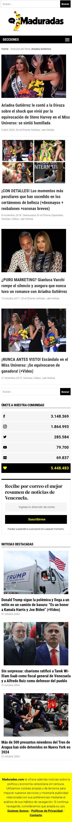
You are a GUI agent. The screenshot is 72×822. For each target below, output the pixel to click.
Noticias (35, 129)
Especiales (57, 215)
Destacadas (29, 215)
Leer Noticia (47, 129)
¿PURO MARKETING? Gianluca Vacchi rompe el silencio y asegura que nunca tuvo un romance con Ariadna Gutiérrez (34, 285)
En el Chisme (23, 129)
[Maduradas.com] (36, 30)
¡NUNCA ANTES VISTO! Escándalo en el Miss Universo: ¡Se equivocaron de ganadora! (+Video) (34, 365)
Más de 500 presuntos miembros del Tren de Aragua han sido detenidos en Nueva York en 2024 (35, 747)
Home (4, 49)
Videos (15, 219)
